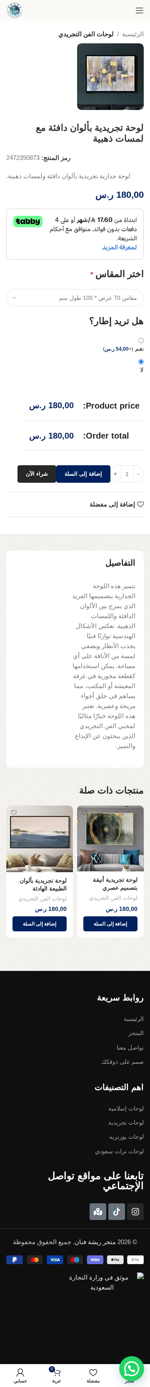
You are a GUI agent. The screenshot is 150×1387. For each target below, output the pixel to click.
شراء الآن (37, 474)
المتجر (136, 1033)
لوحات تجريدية (126, 1122)
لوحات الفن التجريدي (86, 33)
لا (142, 369)
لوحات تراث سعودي (119, 1151)
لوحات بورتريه (126, 1136)
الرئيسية (133, 33)
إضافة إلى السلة (83, 474)
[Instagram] (135, 1211)
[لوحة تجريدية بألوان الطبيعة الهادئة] (39, 839)
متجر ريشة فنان (95, 1241)
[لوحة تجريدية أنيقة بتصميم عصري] (110, 838)
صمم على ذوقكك (122, 1061)
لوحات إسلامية (126, 1108)
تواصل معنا (130, 1047)
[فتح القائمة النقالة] (139, 10)
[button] (110, 923)
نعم (123, 348)
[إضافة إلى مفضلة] (84, 813)
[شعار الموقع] (14, 10)
